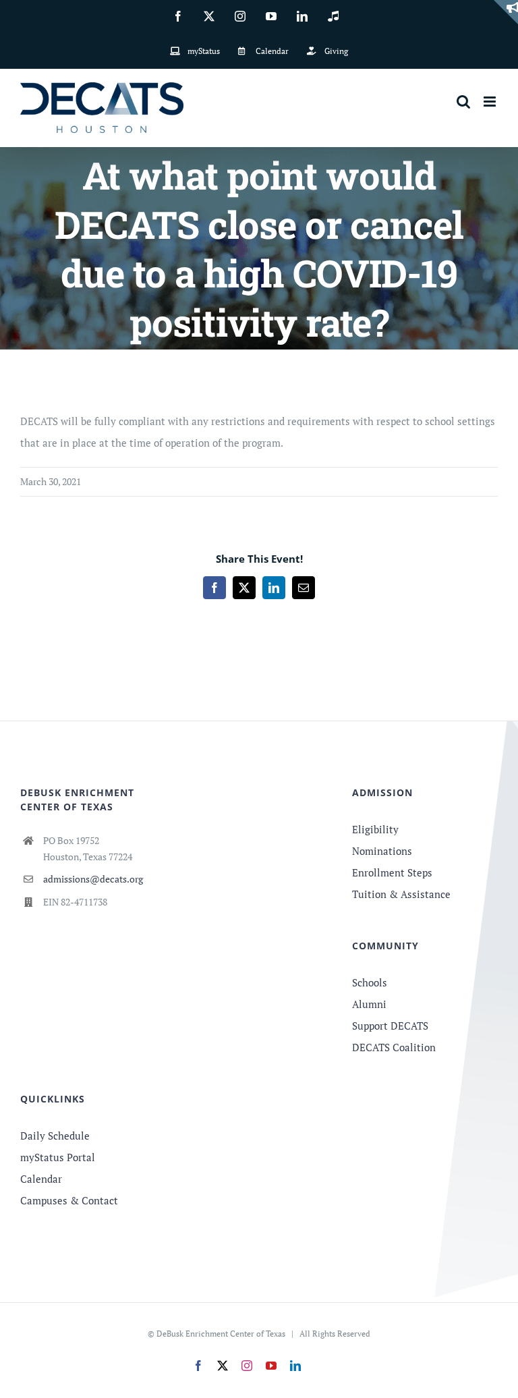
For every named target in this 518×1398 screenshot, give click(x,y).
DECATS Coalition (394, 1047)
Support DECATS (390, 1025)
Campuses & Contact (69, 1200)
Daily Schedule (55, 1135)
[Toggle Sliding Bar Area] (506, 12)
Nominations (382, 851)
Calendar (41, 1178)
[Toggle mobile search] (463, 101)
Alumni (369, 1004)
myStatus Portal (57, 1157)
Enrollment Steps (392, 872)
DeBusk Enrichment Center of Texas (220, 1334)
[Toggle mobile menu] (491, 101)
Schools (369, 982)
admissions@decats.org (93, 878)
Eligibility (375, 829)
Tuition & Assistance (401, 894)
